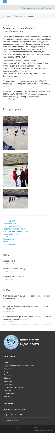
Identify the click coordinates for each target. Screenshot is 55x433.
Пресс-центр (8, 384)
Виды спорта (8, 369)
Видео (5, 242)
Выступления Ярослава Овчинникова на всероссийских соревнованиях (26, 307)
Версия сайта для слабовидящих (38, 8)
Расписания (8, 375)
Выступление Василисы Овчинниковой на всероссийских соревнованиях (26, 297)
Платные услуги (9, 393)
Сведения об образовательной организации (19, 365)
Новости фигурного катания (14, 229)
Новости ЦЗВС (9, 221)
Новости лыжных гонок (12, 226)
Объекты (7, 378)
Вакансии (7, 390)
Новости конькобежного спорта (16, 231)
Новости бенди (9, 244)
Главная (6, 362)
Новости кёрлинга (10, 234)
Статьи (5, 237)
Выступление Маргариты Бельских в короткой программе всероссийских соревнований (27, 318)
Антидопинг (8, 372)
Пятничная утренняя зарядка (14, 269)
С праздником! (9, 261)
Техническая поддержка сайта (43, 430)
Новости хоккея (9, 224)
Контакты (7, 396)
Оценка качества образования (14, 387)
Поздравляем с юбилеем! (13, 277)
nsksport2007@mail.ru (10, 420)
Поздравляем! (8, 239)
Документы (8, 381)
